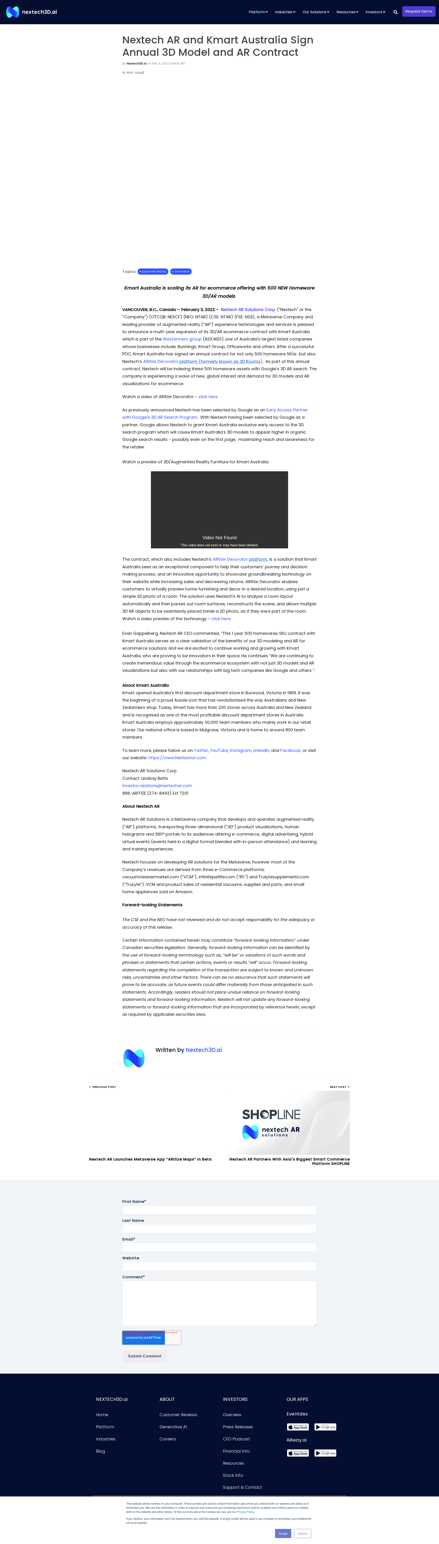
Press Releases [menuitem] (238, 1427)
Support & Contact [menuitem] (242, 1487)
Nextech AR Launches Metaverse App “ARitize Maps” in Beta (150, 1159)
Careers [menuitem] (168, 1439)
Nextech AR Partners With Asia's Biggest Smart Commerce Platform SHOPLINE (290, 1161)
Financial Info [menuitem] (236, 1451)
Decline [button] (303, 1533)
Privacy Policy (245, 1512)
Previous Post (104, 1087)
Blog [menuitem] (100, 1451)
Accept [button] (283, 1533)
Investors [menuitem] (374, 12)
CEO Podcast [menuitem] (236, 1439)
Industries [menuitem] (283, 12)
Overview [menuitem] (232, 1415)
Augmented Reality (152, 271)
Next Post (338, 1087)
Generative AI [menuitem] (173, 1427)
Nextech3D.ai (136, 63)
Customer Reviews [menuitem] (178, 1415)
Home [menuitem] (102, 1415)
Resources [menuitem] (346, 12)
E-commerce (181, 271)
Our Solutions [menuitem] (314, 12)
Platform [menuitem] (257, 12)
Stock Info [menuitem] (233, 1475)
